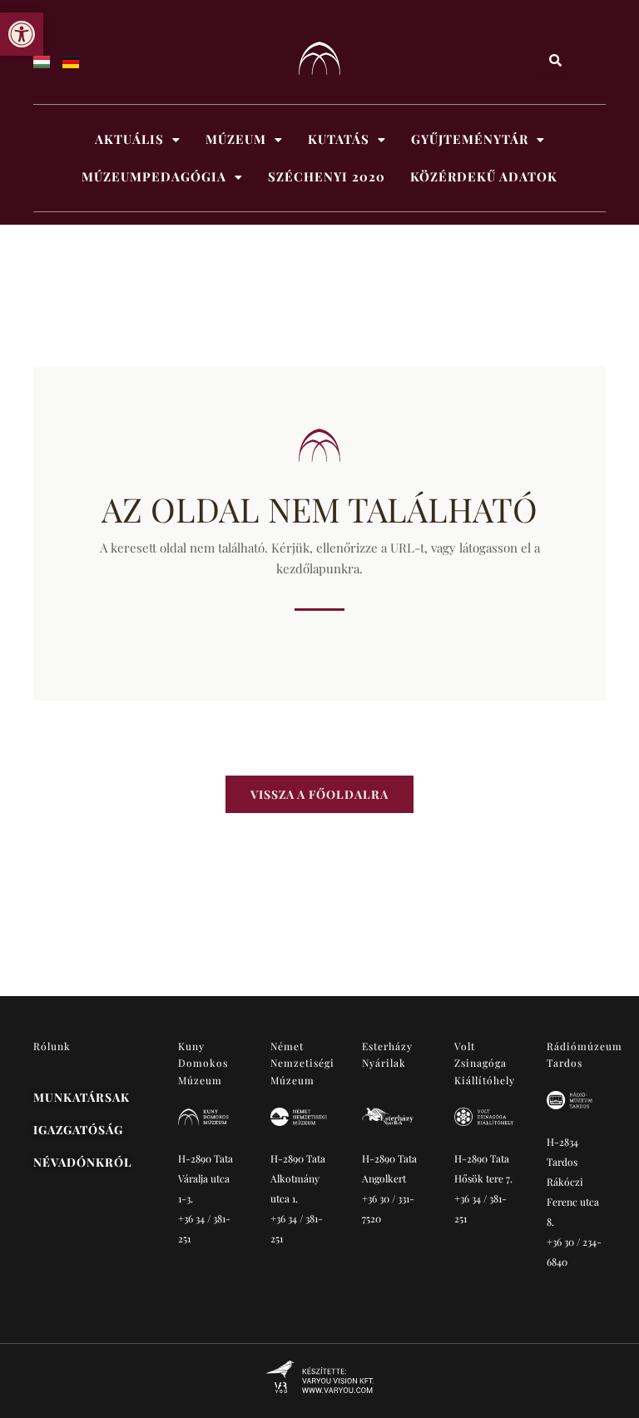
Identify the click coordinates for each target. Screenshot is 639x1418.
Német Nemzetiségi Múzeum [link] (302, 1063)
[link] (21, 34)
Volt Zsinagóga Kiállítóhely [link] (484, 1063)
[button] (137, 139)
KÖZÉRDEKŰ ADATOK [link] (483, 176)
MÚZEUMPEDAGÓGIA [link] (154, 176)
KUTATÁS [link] (338, 139)
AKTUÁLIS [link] (129, 139)
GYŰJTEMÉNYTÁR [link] (469, 139)
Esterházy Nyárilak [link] (387, 1054)
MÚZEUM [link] (236, 139)
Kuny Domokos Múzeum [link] (203, 1063)
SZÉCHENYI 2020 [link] (326, 176)
